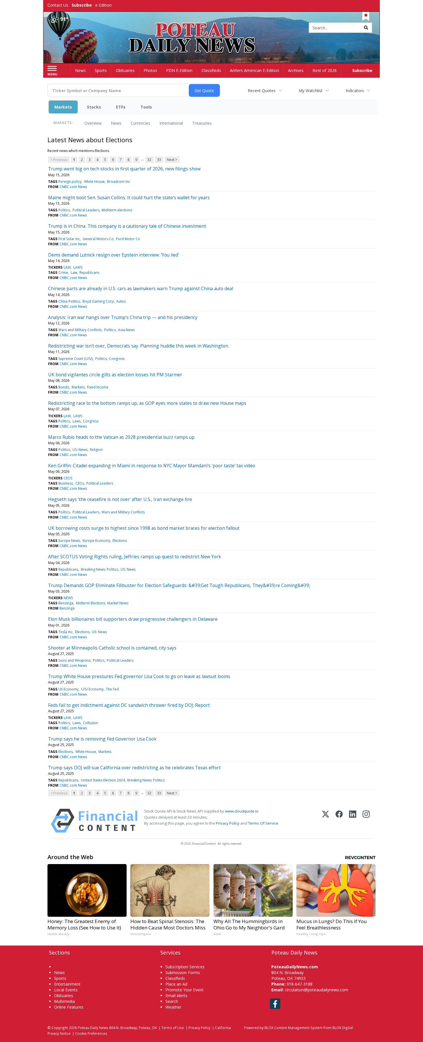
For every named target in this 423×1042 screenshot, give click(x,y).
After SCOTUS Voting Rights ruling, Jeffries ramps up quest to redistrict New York (134, 556)
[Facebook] (339, 820)
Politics (64, 210)
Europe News (69, 540)
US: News (80, 449)
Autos (121, 301)
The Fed (112, 689)
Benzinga (65, 603)
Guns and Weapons (74, 660)
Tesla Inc (65, 631)
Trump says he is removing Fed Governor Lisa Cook (102, 739)
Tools (146, 107)
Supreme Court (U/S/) (75, 358)
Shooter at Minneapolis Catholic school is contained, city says (112, 648)
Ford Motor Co (128, 238)
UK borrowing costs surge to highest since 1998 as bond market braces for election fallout (143, 528)
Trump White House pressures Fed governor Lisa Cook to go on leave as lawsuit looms (139, 676)
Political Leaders (86, 210)
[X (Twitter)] (325, 820)
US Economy (68, 689)
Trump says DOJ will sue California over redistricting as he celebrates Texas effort (134, 767)
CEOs (79, 483)
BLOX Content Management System (293, 1027)
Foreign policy (69, 181)
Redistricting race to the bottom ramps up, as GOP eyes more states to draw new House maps (147, 403)
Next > (172, 159)
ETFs (120, 107)
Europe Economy (96, 540)
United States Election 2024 (103, 780)
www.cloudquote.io (241, 811)
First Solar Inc (69, 238)
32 (149, 159)
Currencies (140, 123)
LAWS (77, 267)
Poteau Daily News (93, 1027)
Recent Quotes (262, 90)
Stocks (94, 107)
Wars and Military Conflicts (80, 329)
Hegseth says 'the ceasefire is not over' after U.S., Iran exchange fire (120, 499)
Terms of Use (172, 1027)
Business (65, 483)
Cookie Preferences (91, 1033)
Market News (117, 603)
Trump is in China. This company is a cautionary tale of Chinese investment (127, 226)
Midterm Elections (90, 603)
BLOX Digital (342, 1027)
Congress (117, 358)
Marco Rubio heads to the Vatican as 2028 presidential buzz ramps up (121, 437)
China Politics (69, 301)
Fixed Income (97, 387)
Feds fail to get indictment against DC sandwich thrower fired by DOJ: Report (129, 705)
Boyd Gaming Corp (98, 301)
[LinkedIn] (353, 820)
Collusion (90, 722)
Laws (77, 421)
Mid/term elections (117, 210)
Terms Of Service (263, 823)
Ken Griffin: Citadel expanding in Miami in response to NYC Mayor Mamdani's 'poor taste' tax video (151, 465)
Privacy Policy (227, 823)
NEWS (68, 597)
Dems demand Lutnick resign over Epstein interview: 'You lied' (113, 255)
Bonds (63, 387)
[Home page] (211, 28)
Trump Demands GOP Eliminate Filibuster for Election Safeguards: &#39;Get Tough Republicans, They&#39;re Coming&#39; (179, 585)
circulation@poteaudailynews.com (316, 989)
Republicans (89, 272)
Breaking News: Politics (99, 569)
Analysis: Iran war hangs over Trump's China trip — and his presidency (122, 317)
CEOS (68, 478)
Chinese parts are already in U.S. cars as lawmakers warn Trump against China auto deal (140, 288)
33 (159, 159)
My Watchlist (311, 90)
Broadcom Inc (118, 181)
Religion (96, 449)
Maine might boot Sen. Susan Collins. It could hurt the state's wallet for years (129, 197)
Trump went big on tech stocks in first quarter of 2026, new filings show (124, 169)
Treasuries (202, 123)
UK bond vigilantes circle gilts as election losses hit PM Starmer (115, 374)
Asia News (126, 329)
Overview (93, 123)
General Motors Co (98, 238)
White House (94, 181)
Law (74, 272)
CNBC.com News (73, 186)
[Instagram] (366, 820)
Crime (63, 272)
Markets (63, 107)
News (116, 123)
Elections (120, 540)
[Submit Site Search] (366, 28)
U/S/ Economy (92, 689)
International (171, 123)
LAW (67, 267)
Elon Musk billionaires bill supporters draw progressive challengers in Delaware (133, 619)
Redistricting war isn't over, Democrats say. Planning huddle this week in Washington (138, 346)
